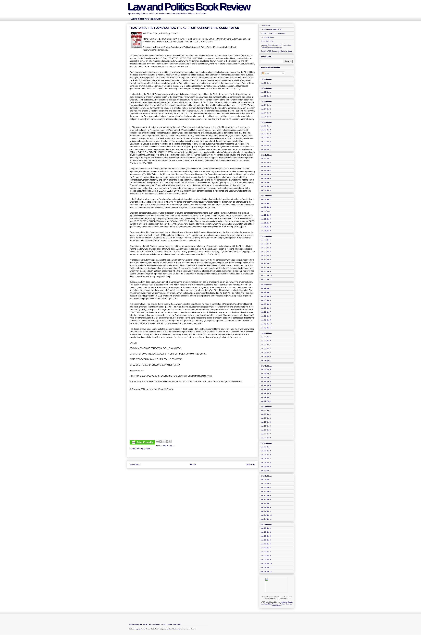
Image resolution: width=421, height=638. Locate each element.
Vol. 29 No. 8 (266, 316)
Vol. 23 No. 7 (266, 552)
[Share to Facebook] (166, 441)
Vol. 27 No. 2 (266, 397)
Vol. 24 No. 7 (266, 503)
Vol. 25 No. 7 (266, 470)
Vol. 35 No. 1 (266, 92)
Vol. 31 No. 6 (266, 219)
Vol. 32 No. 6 (266, 178)
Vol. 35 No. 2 (266, 96)
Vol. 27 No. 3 (266, 393)
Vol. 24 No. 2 (266, 483)
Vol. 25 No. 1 (266, 447)
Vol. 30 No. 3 (266, 248)
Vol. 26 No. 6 (266, 430)
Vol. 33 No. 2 (266, 130)
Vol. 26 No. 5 (266, 426)
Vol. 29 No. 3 (266, 296)
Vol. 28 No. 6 (266, 356)
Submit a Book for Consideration (273, 33)
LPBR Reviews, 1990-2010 (271, 29)
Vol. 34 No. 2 (266, 109)
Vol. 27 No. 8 (266, 373)
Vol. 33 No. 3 (266, 134)
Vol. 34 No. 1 (266, 105)
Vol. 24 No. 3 (266, 487)
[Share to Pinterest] (170, 441)
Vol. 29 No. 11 (266, 328)
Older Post (250, 464)
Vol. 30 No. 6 (266, 259)
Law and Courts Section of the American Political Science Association (276, 46)
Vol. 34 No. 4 (266, 117)
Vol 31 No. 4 (265, 211)
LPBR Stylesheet (267, 37)
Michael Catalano (173, 629)
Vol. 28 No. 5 (266, 353)
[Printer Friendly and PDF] (142, 442)
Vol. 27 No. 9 (266, 369)
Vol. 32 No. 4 (266, 170)
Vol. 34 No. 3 (266, 113)
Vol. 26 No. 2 (266, 414)
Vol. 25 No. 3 (266, 455)
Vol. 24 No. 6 (266, 499)
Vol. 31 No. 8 (266, 227)
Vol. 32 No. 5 (266, 174)
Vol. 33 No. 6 (266, 146)
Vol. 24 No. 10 (266, 515)
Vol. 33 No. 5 (266, 142)
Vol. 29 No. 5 (266, 304)
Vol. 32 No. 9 (266, 190)
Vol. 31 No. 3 (266, 207)
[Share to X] (163, 441)
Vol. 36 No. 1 (266, 83)
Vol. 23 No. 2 (266, 532)
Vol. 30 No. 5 (266, 256)
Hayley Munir (140, 629)
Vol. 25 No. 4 (266, 459)
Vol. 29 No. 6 (266, 308)
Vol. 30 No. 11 (266, 279)
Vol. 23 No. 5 (266, 544)
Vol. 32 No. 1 (266, 159)
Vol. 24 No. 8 (266, 507)
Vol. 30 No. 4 (266, 252)
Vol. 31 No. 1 (266, 199)
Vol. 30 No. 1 (266, 240)
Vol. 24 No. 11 (266, 519)
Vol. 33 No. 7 (266, 149)
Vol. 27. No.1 (266, 401)
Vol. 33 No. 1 (266, 126)
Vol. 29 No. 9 (266, 320)
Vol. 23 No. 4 (266, 540)
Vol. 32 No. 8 (266, 186)
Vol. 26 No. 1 (266, 410)
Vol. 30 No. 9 (266, 271)
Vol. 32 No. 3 (266, 166)
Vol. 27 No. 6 (266, 381)
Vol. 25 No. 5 (266, 463)
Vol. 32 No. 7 (266, 182)
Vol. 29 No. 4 (266, 300)
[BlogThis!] (160, 441)
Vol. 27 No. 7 (266, 377)
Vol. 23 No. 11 (266, 567)
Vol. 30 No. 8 (266, 267)
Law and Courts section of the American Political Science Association (277, 604)
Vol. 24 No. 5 (266, 495)
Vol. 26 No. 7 (266, 434)
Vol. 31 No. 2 (266, 203)
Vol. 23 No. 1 (266, 528)
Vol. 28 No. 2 (266, 341)
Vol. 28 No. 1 (266, 337)
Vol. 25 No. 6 (266, 466)
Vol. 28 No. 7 (266, 360)
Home (193, 464)
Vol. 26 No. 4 (266, 422)
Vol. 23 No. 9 (266, 560)
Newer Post (135, 464)
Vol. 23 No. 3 (266, 536)
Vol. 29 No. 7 (266, 312)
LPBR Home (265, 25)
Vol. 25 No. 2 (266, 451)
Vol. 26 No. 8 (266, 438)
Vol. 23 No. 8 (266, 556)
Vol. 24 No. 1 (266, 479)
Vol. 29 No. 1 (266, 288)
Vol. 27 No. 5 (266, 385)
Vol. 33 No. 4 (266, 138)
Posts (266, 73)
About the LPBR (267, 41)
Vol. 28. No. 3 (266, 345)
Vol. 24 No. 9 (266, 511)
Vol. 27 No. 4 (266, 389)
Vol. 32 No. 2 (266, 162)
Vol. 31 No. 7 (266, 223)
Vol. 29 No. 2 (266, 292)
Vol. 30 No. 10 (266, 275)
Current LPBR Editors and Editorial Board (276, 51)
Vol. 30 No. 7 (168, 445)
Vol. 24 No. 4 (266, 491)
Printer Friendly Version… (141, 449)
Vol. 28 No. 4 (266, 349)
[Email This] (157, 441)
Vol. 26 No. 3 (266, 418)
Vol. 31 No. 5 (266, 215)
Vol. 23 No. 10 (266, 563)
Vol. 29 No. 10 (266, 324)
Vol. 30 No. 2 (266, 244)
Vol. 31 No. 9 (266, 231)
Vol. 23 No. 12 (266, 571)
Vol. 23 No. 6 (266, 548)
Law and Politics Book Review (189, 7)
